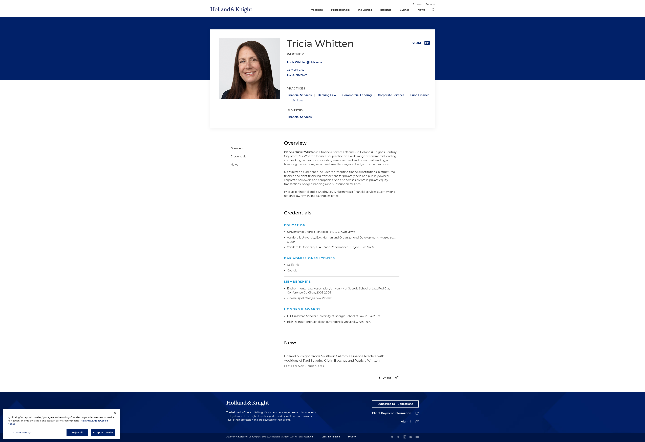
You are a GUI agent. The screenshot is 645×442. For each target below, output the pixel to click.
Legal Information (331, 436)
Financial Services (299, 95)
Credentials (238, 156)
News (421, 9)
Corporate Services (391, 95)
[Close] (115, 412)
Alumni (406, 421)
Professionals (340, 9)
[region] (61, 424)
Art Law (297, 100)
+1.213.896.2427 (297, 75)
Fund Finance (419, 95)
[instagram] (404, 437)
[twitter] (398, 437)
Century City (295, 69)
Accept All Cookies (103, 432)
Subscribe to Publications (395, 404)
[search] (433, 9)
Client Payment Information (391, 413)
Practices (316, 9)
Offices (417, 4)
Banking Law (327, 95)
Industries (365, 9)
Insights (385, 9)
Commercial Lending (357, 95)
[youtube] (417, 437)
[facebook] (411, 437)
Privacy (352, 436)
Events (404, 9)
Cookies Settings (22, 432)
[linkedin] (392, 437)
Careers (430, 4)
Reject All (77, 432)
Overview (237, 148)
